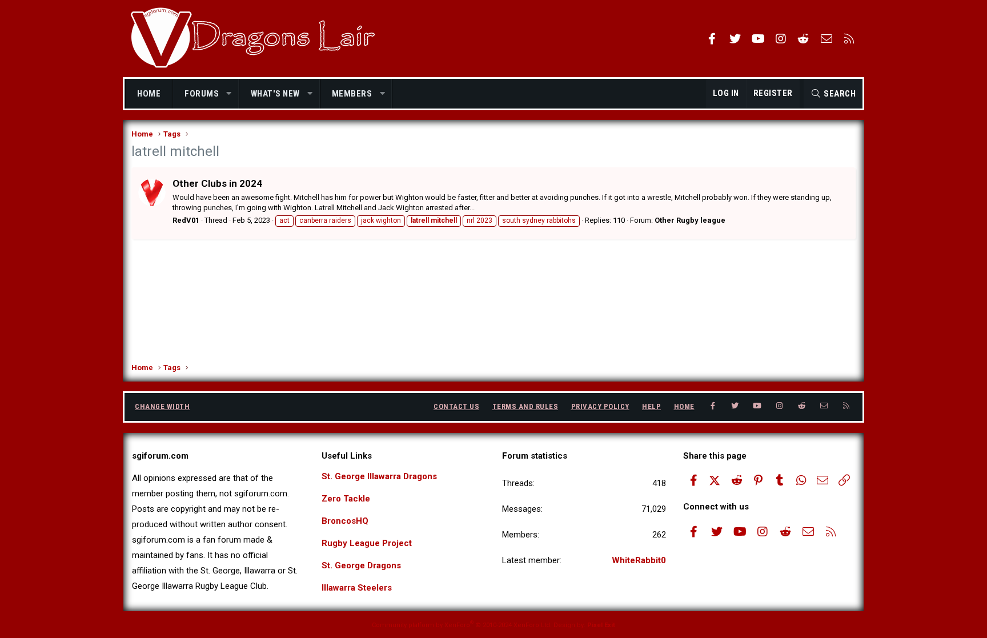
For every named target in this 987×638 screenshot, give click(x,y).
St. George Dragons (361, 565)
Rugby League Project (367, 543)
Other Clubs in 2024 (217, 183)
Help (651, 406)
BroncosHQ (345, 521)
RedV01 (185, 220)
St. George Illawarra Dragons (379, 476)
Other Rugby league (690, 220)
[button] (229, 94)
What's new (275, 94)
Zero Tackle (346, 498)
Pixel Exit (601, 625)
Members (352, 94)
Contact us (456, 406)
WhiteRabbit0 (639, 560)
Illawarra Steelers (357, 588)
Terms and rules (525, 406)
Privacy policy (600, 406)
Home (149, 94)
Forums (201, 94)
